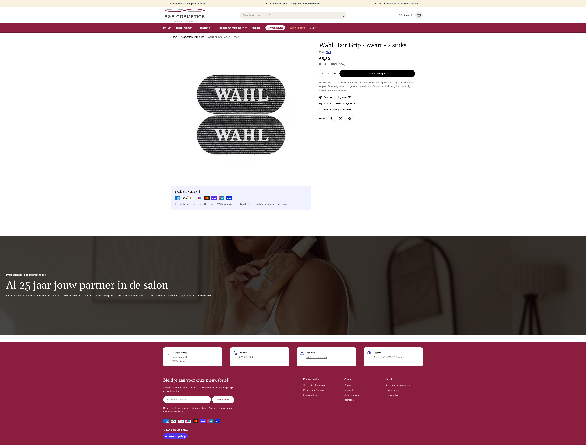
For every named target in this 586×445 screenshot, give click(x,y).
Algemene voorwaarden (220, 408)
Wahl (328, 52)
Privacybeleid (176, 411)
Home (174, 37)
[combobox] (293, 15)
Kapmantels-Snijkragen (192, 37)
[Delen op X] (340, 118)
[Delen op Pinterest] (349, 118)
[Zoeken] (342, 15)
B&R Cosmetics (179, 429)
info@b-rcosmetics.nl (316, 357)
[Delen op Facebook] (331, 118)
